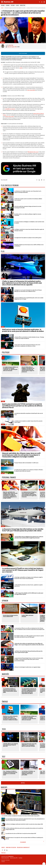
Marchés (2, 42)
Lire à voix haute (23, 53)
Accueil (2, 7)
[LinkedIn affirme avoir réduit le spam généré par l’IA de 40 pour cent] (10, 732)
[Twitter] (5, 849)
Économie (7, 5)
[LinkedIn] (7, 849)
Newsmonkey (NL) (5, 857)
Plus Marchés (32, 842)
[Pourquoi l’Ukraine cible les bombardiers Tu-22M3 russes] (7, 459)
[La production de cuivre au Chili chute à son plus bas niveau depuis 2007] (3, 832)
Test (3, 768)
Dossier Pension (4, 647)
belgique (22, 612)
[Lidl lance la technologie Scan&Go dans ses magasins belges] (7, 664)
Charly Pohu (11, 45)
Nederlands (3, 853)
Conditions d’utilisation (11, 847)
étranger (41, 741)
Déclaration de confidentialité (23, 847)
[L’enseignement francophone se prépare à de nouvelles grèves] (7, 234)
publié (21, 68)
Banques (3, 194)
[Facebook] (2, 849)
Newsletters (22, 5)
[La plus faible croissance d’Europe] (29, 604)
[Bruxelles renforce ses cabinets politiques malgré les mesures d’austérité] (7, 211)
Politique (12, 5)
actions (4, 686)
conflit (3, 301)
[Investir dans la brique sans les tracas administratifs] (10, 604)
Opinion (4, 612)
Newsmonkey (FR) (13, 857)
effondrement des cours (33, 152)
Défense (3, 340)
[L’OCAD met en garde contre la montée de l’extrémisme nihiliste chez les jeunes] (7, 196)
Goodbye (20, 857)
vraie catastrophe (31, 90)
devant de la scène (9, 116)
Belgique (2, 5)
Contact (3, 847)
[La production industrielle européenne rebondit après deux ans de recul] (7, 411)
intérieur (3, 202)
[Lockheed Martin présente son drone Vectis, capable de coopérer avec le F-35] (7, 582)
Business (3, 210)
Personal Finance (4, 225)
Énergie (3, 326)
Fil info (17, 5)
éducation (3, 240)
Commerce (3, 348)
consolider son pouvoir (10, 109)
